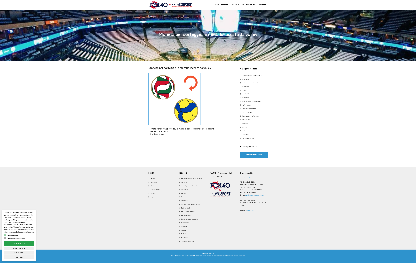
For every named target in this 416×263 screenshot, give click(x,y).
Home (217, 5)
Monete (245, 123)
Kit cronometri (247, 112)
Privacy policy (19, 257)
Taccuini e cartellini (248, 138)
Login (152, 197)
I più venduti (246, 105)
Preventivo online (254, 154)
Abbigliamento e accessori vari (252, 75)
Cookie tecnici (12, 235)
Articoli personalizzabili (250, 83)
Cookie (153, 193)
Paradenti (245, 134)
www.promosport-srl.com (249, 177)
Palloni (244, 131)
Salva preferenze (19, 248)
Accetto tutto (19, 243)
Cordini (244, 90)
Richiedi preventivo (249, 5)
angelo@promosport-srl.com (254, 195)
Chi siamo (235, 5)
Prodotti (225, 5)
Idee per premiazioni (249, 109)
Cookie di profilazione (16, 238)
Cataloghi (245, 86)
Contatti (262, 5)
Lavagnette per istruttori (250, 116)
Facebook (250, 211)
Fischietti (245, 97)
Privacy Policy (155, 189)
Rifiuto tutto (19, 253)
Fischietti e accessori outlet (251, 101)
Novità (244, 127)
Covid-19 (245, 94)
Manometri (246, 120)
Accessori (245, 79)
